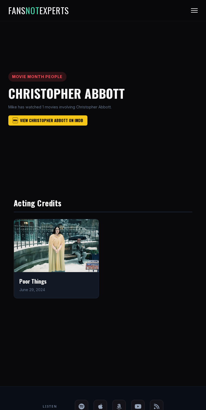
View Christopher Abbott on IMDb (51, 120)
